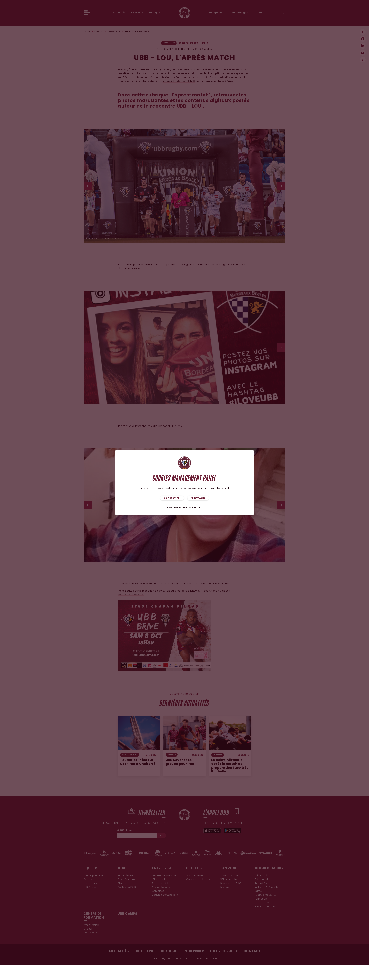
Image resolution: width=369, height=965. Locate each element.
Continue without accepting (184, 507)
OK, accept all (172, 498)
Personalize (198, 498)
